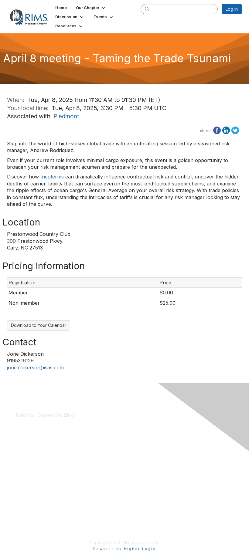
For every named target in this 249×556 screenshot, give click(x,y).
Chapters (25, 467)
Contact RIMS (29, 512)
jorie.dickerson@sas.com (35, 367)
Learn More (27, 460)
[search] (147, 9)
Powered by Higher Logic (124, 549)
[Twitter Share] (235, 130)
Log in (232, 9)
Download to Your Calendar (38, 325)
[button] (91, 7)
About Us (25, 507)
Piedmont (66, 116)
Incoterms (52, 177)
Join (20, 455)
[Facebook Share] (217, 130)
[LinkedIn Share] (226, 130)
